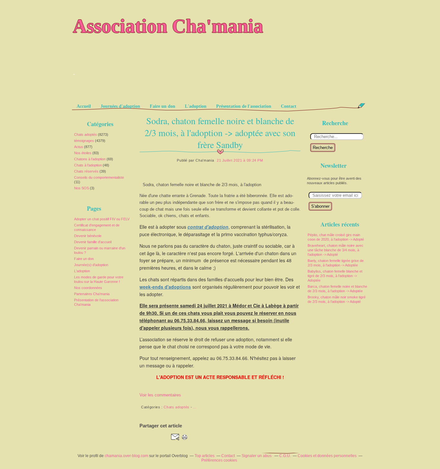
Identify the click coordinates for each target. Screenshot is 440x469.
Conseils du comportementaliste (99, 177)
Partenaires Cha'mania (92, 294)
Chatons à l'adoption (90, 159)
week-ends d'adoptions (165, 287)
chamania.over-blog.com (126, 456)
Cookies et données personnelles (327, 456)
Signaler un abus (257, 456)
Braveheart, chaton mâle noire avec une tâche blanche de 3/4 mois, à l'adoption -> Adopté (335, 250)
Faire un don (162, 106)
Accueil (84, 106)
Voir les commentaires (160, 395)
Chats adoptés (85, 134)
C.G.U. (285, 456)
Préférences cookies (219, 460)
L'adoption (195, 106)
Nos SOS (81, 188)
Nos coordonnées (88, 288)
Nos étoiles (82, 153)
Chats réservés (86, 171)
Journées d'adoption (120, 106)
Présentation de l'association (243, 106)
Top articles (205, 456)
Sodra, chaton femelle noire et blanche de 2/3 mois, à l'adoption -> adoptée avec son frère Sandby (220, 133)
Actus (78, 147)
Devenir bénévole (87, 236)
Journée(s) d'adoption (91, 265)
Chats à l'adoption (88, 165)
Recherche (323, 147)
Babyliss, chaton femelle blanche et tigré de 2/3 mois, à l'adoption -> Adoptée (335, 275)
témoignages (84, 141)
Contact (288, 106)
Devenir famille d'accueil (92, 242)
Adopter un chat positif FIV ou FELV (101, 219)
